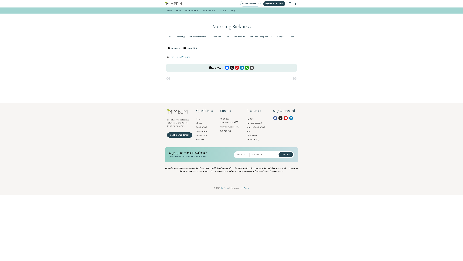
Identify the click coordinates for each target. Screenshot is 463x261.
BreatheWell (208, 10)
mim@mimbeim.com (229, 127)
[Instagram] (280, 118)
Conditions (216, 36)
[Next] (264, 78)
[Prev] (199, 78)
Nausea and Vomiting (180, 57)
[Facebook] (275, 118)
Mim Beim (224, 188)
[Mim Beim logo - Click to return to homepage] (173, 4)
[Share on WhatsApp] (247, 68)
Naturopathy (190, 10)
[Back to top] (450, 248)
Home (169, 10)
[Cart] (296, 4)
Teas (292, 36)
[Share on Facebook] (227, 68)
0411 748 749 (225, 131)
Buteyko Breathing (198, 36)
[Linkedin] (291, 118)
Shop (222, 10)
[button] (290, 4)
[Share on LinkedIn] (242, 68)
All (170, 36)
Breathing (180, 36)
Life (227, 36)
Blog (233, 10)
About (178, 10)
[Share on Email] (252, 68)
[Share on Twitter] (232, 68)
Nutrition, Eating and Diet (261, 36)
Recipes (281, 36)
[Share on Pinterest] (237, 68)
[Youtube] (286, 118)
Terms (246, 188)
